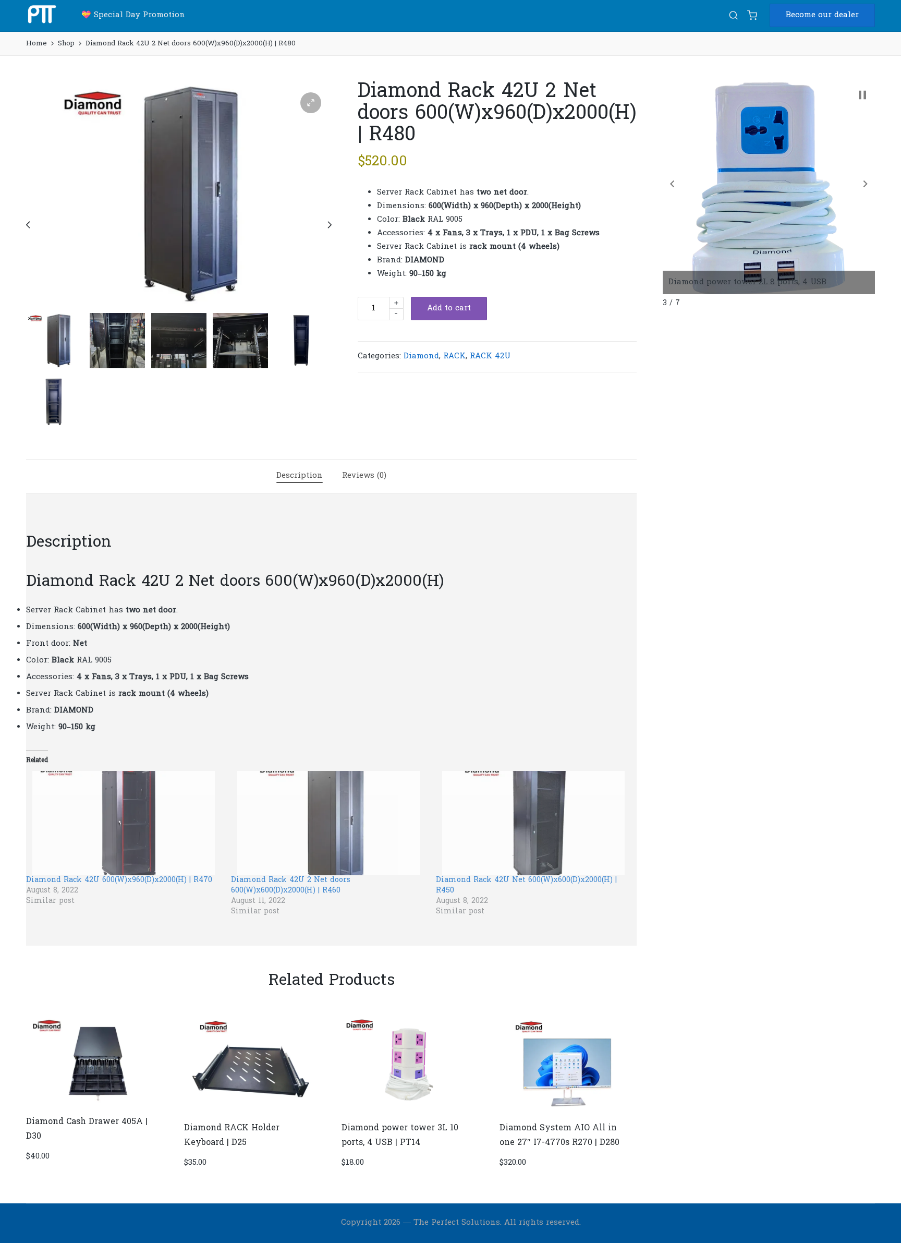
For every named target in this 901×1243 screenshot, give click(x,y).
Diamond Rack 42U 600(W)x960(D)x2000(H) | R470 (119, 880)
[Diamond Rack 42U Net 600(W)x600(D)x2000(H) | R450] (533, 823)
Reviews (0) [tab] (364, 475)
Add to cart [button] (93, 1106)
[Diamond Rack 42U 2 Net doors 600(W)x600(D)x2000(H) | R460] (328, 823)
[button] (822, 15)
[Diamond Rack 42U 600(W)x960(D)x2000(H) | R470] (123, 823)
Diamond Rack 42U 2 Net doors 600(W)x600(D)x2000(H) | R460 (290, 885)
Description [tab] (299, 475)
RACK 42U (490, 356)
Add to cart (449, 308)
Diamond (421, 356)
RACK (454, 356)
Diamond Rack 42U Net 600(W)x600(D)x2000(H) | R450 (526, 885)
